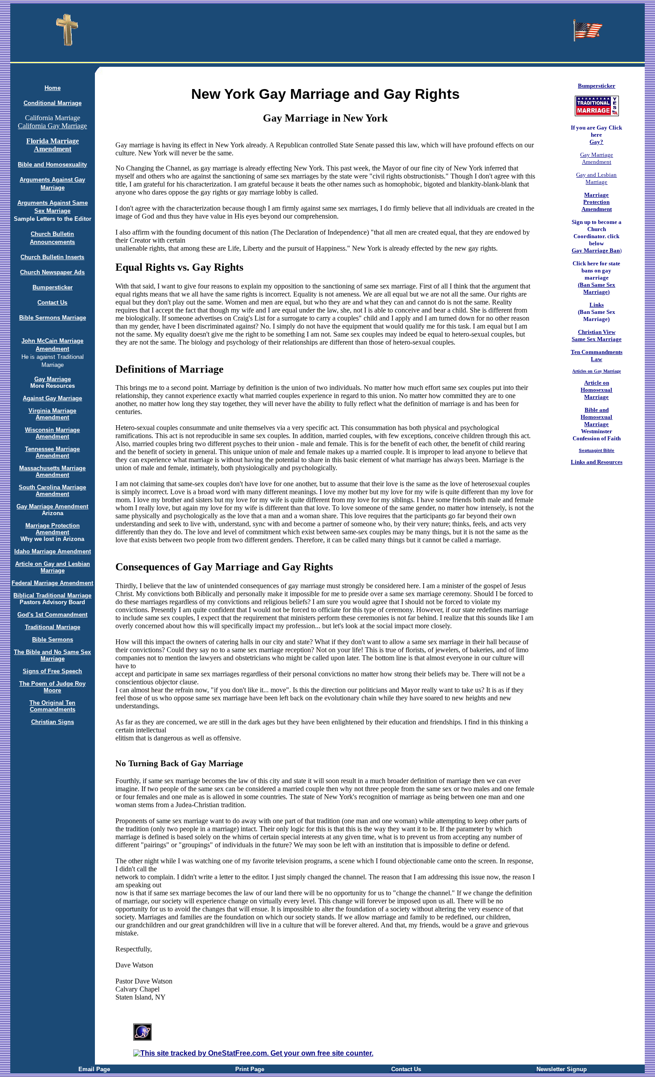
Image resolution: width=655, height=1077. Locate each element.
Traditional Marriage (52, 627)
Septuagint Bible (596, 450)
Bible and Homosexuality (52, 164)
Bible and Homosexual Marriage (596, 416)
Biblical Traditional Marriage (52, 595)
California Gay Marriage (52, 126)
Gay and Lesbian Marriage (596, 178)
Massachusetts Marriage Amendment (52, 471)
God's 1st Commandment (52, 614)
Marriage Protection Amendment (52, 529)
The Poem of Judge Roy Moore (52, 687)
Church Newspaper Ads (52, 272)
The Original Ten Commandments (52, 706)
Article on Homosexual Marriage (596, 389)
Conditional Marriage (53, 103)
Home (53, 88)
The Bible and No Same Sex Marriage (52, 655)
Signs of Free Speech (52, 671)
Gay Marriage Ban (596, 250)
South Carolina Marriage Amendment (52, 490)
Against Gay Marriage (52, 398)
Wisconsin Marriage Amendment (52, 433)
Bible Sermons (52, 639)
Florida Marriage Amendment (52, 145)
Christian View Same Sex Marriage (597, 335)
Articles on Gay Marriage (596, 371)
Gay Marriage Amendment (52, 506)
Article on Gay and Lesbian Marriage (52, 567)
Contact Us (52, 302)
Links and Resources (596, 462)
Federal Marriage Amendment (52, 583)
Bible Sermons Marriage (52, 317)
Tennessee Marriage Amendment (52, 452)
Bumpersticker (53, 287)
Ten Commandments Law (596, 355)
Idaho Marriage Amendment (52, 551)
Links (597, 304)
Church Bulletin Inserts (52, 257)
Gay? (596, 141)
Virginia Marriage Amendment (52, 414)
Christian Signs (52, 722)
